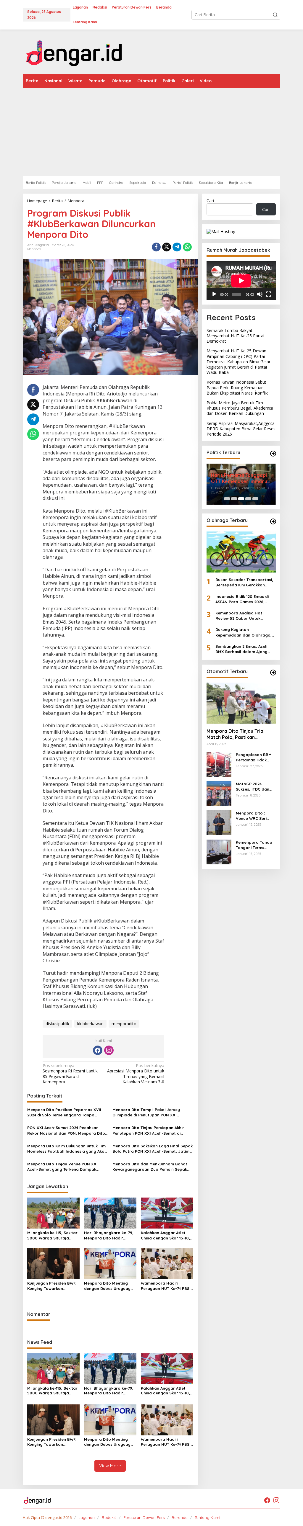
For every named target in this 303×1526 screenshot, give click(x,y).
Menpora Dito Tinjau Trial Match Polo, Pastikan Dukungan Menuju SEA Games (240, 734)
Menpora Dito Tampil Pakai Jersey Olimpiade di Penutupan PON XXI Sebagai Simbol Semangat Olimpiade (149, 1112)
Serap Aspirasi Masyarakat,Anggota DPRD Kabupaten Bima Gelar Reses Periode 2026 (241, 429)
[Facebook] (97, 1050)
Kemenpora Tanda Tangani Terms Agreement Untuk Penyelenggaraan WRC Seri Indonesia (255, 845)
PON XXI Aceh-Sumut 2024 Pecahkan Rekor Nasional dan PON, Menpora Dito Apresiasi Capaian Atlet (66, 1130)
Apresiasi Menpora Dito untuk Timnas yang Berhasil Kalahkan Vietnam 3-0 (135, 1074)
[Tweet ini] (166, 247)
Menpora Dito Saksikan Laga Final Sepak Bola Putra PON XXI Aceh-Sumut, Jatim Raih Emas (152, 1149)
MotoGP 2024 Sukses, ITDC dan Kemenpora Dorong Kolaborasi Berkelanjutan (255, 786)
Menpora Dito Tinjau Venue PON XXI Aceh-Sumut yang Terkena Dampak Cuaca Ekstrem (62, 1167)
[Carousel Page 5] (255, 498)
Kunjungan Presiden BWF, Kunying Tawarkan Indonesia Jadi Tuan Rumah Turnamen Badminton (52, 1286)
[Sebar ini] (156, 247)
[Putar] (214, 294)
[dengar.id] (74, 51)
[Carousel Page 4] (248, 498)
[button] (275, 15)
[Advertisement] (151, 132)
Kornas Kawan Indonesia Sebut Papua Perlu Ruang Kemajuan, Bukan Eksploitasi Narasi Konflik (237, 387)
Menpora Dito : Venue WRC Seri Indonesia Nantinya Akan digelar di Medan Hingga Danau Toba (255, 816)
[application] (241, 280)
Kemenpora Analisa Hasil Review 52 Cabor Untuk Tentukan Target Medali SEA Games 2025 (242, 616)
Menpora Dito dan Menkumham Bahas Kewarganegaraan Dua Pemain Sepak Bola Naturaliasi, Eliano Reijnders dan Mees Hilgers (150, 1167)
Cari (210, 200)
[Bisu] (260, 294)
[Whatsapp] (187, 247)
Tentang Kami (207, 1517)
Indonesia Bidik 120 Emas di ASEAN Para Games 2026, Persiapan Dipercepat (242, 599)
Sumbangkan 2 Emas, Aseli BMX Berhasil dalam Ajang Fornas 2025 (241, 649)
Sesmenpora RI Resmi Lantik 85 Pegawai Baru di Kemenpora (70, 1074)
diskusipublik (57, 1023)
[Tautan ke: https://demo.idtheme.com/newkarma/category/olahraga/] (273, 521)
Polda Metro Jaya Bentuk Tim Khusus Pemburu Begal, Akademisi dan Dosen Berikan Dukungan (240, 408)
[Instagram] (109, 1050)
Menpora (34, 249)
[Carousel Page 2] (234, 498)
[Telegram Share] (177, 247)
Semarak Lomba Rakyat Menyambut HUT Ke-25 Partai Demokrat (235, 336)
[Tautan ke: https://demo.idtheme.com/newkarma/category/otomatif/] (273, 672)
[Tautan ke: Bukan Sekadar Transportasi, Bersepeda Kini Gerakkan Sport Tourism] (241, 552)
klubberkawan (90, 1023)
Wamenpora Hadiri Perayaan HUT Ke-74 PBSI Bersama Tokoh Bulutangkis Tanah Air (166, 1286)
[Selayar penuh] (269, 294)
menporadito (124, 1023)
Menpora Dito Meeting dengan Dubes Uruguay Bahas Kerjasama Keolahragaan (107, 1286)
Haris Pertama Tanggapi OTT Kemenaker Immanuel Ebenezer (241, 478)
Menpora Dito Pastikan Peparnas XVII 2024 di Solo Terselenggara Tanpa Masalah (64, 1112)
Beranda (180, 1517)
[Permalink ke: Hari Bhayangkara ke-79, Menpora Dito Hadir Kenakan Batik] (110, 1212)
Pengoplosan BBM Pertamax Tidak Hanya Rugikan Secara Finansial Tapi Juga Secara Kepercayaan (254, 757)
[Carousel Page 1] (227, 498)
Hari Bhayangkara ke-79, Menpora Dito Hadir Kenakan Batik (108, 1235)
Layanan (86, 1517)
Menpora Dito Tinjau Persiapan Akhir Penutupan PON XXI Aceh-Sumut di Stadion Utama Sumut (148, 1130)
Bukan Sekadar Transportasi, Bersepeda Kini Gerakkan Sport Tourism (244, 582)
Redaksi (109, 1517)
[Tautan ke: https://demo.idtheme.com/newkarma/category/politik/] (273, 453)
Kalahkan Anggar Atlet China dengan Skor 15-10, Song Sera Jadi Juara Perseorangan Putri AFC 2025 (165, 1235)
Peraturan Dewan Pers (144, 1517)
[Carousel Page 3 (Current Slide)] (241, 498)
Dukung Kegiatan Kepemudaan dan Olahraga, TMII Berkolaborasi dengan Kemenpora (243, 632)
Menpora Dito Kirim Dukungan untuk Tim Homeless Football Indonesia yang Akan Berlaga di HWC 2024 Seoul (67, 1149)
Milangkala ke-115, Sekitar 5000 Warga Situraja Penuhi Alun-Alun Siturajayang (52, 1235)
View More (110, 1465)
